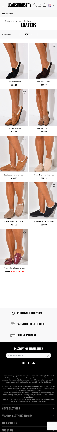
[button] (35, 5)
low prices (28, 397)
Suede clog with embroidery (14, 175)
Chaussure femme (13, 21)
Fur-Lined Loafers (14, 82)
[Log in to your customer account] (39, 5)
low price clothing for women (38, 399)
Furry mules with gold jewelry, (14, 268)
